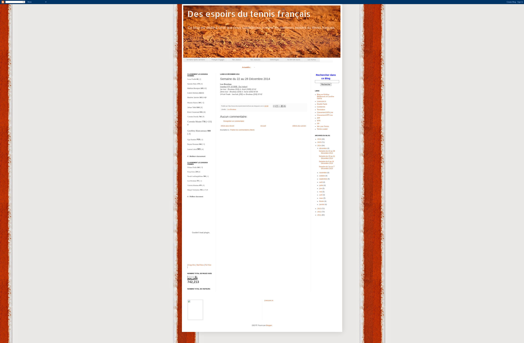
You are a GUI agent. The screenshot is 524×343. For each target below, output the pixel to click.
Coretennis (321, 107)
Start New (200, 265)
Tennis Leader (322, 129)
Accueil (263, 126)
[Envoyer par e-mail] (274, 106)
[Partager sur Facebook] (282, 106)
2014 (319, 146)
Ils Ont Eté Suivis (294, 60)
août (321, 182)
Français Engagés (218, 60)
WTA (318, 121)
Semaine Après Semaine (195, 60)
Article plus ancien (299, 126)
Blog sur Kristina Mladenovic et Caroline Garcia (325, 96)
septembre (323, 179)
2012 (319, 212)
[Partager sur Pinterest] (284, 106)
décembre (323, 148)
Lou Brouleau (231, 109)
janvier (322, 204)
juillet (321, 185)
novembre (323, 173)
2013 (319, 209)
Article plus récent (227, 126)
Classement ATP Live (325, 115)
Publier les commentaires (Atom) (242, 130)
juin (320, 188)
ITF (318, 124)
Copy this (191, 265)
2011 (319, 215)
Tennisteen (321, 110)
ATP (318, 118)
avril (321, 195)
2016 (319, 139)
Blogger (269, 325)
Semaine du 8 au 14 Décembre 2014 (326, 162)
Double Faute (322, 104)
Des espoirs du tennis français (248, 13)
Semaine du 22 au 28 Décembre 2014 (327, 152)
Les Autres (311, 60)
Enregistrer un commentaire (234, 121)
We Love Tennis (323, 126)
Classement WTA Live (325, 112)
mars (321, 198)
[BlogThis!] (277, 106)
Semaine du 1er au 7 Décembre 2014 (326, 168)
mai (320, 192)
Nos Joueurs (237, 60)
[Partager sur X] (279, 106)
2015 (319, 142)
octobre (322, 176)
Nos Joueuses (255, 60)
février (321, 201)
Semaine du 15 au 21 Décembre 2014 (327, 157)
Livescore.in (321, 101)
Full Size (208, 265)
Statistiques (274, 60)
